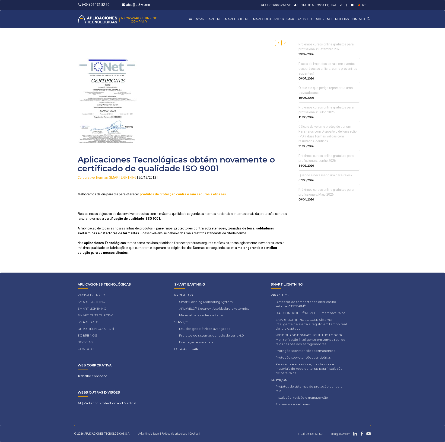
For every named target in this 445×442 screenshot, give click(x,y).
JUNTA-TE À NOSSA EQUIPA (316, 5)
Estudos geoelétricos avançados (204, 329)
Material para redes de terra (201, 315)
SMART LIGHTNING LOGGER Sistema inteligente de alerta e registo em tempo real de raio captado (311, 324)
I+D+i (310, 19)
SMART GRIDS (295, 19)
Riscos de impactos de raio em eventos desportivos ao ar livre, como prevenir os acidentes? (328, 68)
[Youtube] (351, 5)
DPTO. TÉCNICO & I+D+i (96, 329)
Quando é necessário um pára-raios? (325, 175)
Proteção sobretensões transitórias (303, 357)
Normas (102, 177)
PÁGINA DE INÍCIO (91, 295)
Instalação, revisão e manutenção (302, 397)
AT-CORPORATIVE (277, 5)
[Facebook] (345, 5)
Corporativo (86, 177)
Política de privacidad (175, 433)
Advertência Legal (148, 433)
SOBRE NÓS (324, 19)
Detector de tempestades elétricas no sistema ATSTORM (306, 304)
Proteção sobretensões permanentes (305, 351)
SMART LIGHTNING (236, 19)
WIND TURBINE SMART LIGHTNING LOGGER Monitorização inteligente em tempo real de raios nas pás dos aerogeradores (310, 339)
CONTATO (357, 19)
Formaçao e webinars (196, 342)
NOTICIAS (342, 19)
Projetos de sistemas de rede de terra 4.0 (211, 335)
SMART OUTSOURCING (267, 19)
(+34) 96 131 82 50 (95, 4)
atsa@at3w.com (138, 4)
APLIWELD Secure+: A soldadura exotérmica (214, 308)
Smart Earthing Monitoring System (206, 302)
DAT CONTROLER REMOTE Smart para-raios (310, 313)
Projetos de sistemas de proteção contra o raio (309, 389)
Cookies (194, 433)
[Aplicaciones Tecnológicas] (126, 19)
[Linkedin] (340, 5)
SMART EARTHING (209, 19)
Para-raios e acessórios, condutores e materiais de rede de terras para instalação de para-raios (309, 368)
